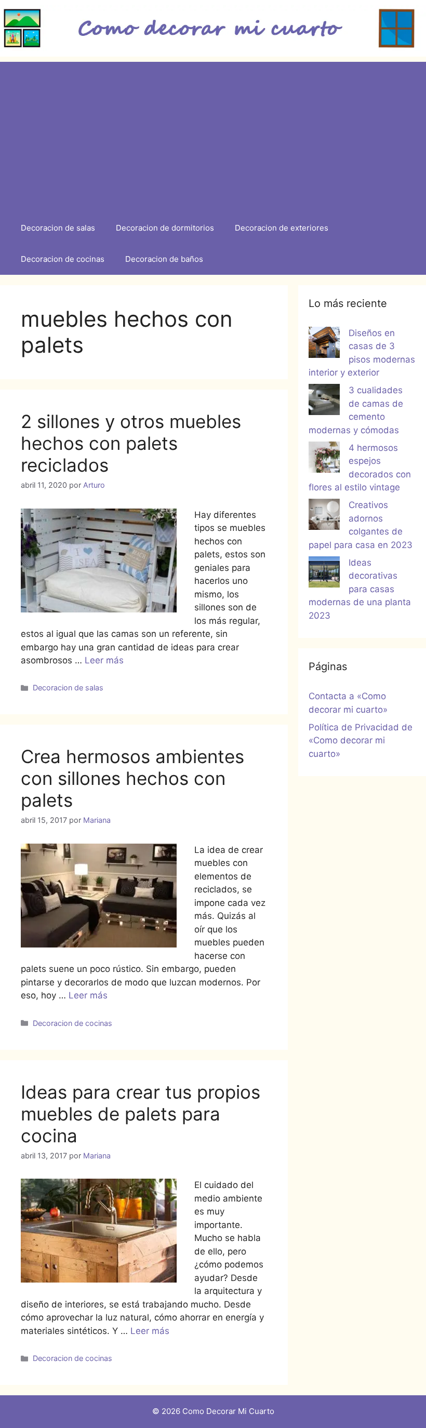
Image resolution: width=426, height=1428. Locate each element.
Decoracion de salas (58, 228)
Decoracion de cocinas (62, 259)
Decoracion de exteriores (281, 228)
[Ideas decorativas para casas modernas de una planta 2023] (324, 574)
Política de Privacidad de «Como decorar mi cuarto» (360, 740)
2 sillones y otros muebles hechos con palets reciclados (131, 443)
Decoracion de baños (164, 259)
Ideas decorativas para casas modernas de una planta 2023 (360, 589)
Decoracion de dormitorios (165, 228)
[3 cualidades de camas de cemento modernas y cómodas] (324, 401)
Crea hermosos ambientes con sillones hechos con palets (132, 778)
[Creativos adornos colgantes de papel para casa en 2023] (324, 516)
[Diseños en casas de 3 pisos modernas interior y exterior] (324, 344)
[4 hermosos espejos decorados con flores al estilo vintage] (324, 459)
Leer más (104, 660)
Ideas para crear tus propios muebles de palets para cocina (140, 1113)
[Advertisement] (213, 134)
